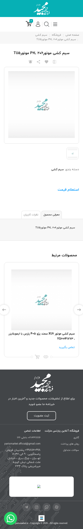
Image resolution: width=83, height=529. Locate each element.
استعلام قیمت (68, 189)
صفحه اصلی (72, 35)
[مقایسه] (55, 62)
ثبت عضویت (41, 416)
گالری (76, 437)
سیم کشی (41, 35)
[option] (41, 309)
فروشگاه (56, 35)
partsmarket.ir (21, 523)
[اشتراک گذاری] (38, 62)
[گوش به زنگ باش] (30, 62)
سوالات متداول (71, 450)
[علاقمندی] (47, 62)
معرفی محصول (52, 215)
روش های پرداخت (70, 444)
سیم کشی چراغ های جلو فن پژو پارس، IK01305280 (43, 334)
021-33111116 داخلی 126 (28, 437)
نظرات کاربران (31, 215)
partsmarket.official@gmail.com (22, 444)
